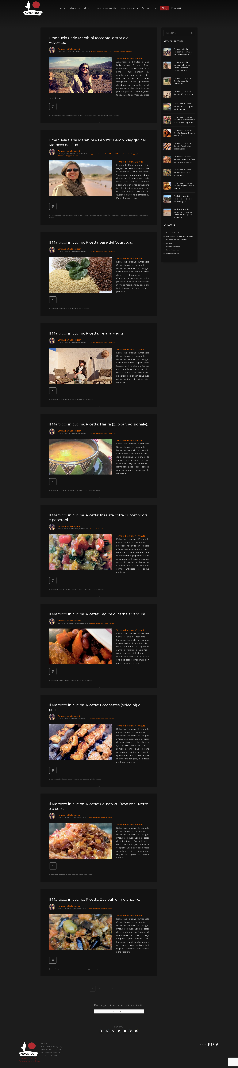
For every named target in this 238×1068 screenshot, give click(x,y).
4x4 (52, 115)
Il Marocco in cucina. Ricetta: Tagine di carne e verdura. (97, 614)
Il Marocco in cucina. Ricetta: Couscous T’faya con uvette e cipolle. (184, 159)
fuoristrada (101, 115)
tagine (84, 680)
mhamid (137, 215)
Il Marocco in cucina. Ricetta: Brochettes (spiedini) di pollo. (183, 146)
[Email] (136, 1031)
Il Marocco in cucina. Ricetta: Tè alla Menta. (86, 333)
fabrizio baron (92, 115)
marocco (109, 115)
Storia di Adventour (126, 51)
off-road (51, 217)
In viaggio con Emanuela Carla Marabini (105, 51)
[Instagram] (213, 1044)
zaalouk (95, 969)
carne (61, 680)
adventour (58, 115)
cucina (68, 308)
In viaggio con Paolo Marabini (176, 240)
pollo (81, 779)
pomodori (88, 589)
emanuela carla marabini (77, 115)
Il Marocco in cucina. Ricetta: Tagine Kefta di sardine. (184, 185)
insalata (67, 589)
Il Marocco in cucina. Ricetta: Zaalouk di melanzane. (94, 899)
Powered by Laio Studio (29, 1061)
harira (67, 490)
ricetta (81, 308)
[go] (191, 33)
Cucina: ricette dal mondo (99, 251)
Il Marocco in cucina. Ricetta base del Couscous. (91, 242)
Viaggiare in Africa (72, 156)
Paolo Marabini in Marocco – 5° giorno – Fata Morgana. (183, 199)
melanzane (76, 969)
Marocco (119, 154)
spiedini (92, 779)
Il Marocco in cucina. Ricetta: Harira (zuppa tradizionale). (98, 424)
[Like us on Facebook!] (209, 1044)
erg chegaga (91, 215)
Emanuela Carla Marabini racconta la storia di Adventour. (183, 52)
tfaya (85, 875)
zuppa (97, 490)
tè (83, 399)
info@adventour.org (28, 1058)
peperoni (81, 589)
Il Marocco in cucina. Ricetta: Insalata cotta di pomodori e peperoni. (184, 120)
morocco (116, 115)
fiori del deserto (113, 215)
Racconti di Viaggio (129, 154)
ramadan (80, 490)
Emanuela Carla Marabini (69, 49)
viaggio (86, 308)
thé (86, 399)
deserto (65, 115)
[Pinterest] (217, 1044)
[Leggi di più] (53, 110)
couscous (62, 308)
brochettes (63, 779)
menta (74, 399)
